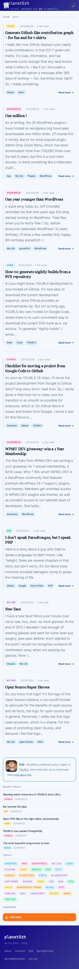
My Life (19, 176)
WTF (61, 887)
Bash (9, 342)
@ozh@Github (45, 950)
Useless (10, 893)
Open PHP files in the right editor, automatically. (31, 818)
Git (6, 811)
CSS (51, 881)
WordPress (14, 109)
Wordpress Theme (29, 887)
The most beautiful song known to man (26, 843)
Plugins (31, 176)
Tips (71, 881)
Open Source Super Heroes (27, 687)
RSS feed (15, 917)
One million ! (16, 115)
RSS (61, 881)
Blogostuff (59, 875)
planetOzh (24, 248)
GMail (67, 893)
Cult (58, 869)
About (7, 950)
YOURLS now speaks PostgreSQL (23, 831)
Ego (9, 176)
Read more (64, 92)
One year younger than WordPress (34, 199)
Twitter (10, 899)
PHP (9, 531)
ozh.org (33, 958)
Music (7, 848)
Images (36, 869)
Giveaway (12, 514)
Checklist (12, 425)
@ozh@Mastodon (14, 958)
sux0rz (28, 881)
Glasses (11, 663)
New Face (13, 609)
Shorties (11, 863)
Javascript (37, 893)
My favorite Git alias (15, 806)
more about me (22, 774)
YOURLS (31, 342)
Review (54, 893)
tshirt (11, 26)
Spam (40, 881)
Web (24, 863)
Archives (20, 950)
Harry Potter (37, 585)
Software (11, 881)
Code (10, 265)
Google (22, 585)
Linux (7, 823)
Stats (43, 875)
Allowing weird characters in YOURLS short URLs (32, 794)
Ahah (23, 869)
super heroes (26, 741)
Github (10, 92)
